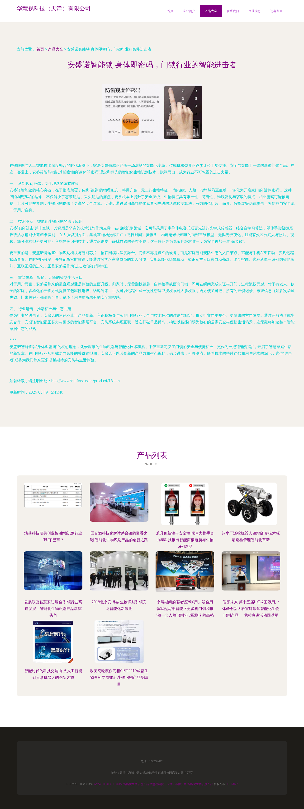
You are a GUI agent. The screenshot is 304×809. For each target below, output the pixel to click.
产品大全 (211, 11)
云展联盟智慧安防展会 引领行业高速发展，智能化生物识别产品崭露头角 (53, 609)
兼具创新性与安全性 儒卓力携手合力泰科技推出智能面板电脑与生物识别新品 (185, 540)
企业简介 (189, 11)
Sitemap (232, 784)
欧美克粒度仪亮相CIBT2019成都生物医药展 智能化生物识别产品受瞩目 (119, 677)
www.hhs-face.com (108, 784)
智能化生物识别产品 (136, 784)
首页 (170, 11)
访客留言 (276, 11)
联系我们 (233, 11)
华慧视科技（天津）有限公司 (168, 784)
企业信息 (254, 11)
